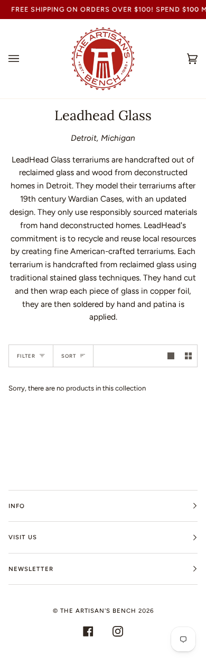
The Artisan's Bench (98, 610)
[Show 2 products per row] (188, 356)
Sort (68, 356)
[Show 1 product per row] (171, 356)
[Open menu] (24, 58)
